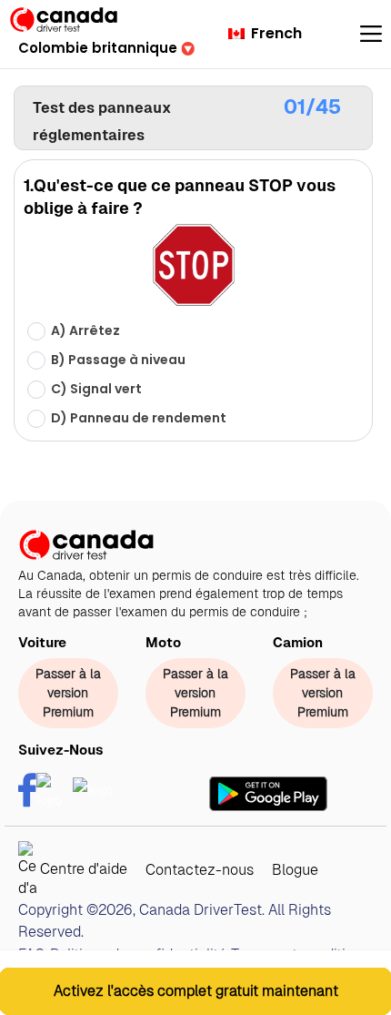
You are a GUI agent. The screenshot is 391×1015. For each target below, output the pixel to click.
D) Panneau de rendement (138, 418)
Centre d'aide (81, 869)
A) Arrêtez (85, 331)
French (274, 33)
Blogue (295, 869)
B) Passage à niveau (118, 360)
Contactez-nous (199, 869)
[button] (106, 47)
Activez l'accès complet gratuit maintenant (196, 991)
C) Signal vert (96, 389)
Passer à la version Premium (68, 692)
